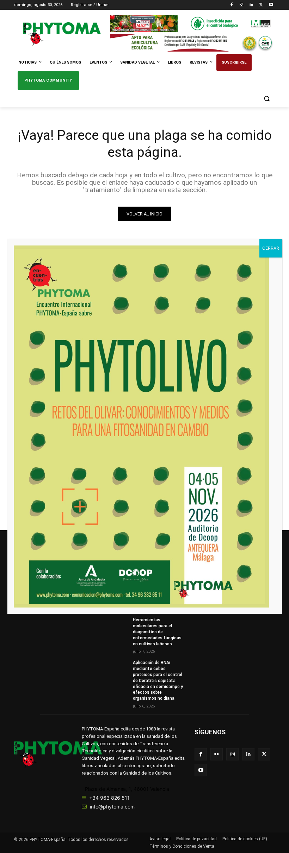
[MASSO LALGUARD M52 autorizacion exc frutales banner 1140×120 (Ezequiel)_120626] (192, 23)
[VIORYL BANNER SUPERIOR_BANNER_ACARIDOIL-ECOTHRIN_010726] (192, 42)
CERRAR (270, 248)
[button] (266, 98)
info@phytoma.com (112, 807)
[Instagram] (242, 5)
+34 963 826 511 (109, 798)
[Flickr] (216, 754)
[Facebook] (232, 5)
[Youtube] (271, 5)
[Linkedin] (251, 5)
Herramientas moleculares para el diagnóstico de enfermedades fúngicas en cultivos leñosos (157, 631)
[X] (261, 5)
